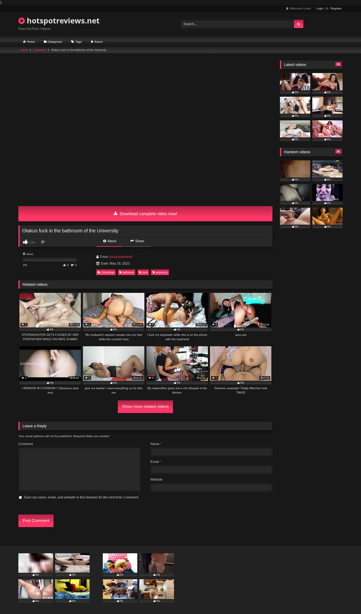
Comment (25, 444)
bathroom (128, 272)
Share (139, 241)
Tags (78, 41)
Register (336, 8)
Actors (98, 41)
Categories (55, 41)
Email (155, 461)
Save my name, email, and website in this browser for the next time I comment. (81, 497)
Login (319, 8)
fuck (144, 272)
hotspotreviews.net (62, 20)
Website (156, 479)
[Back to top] (348, 602)
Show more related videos (145, 406)
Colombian (39, 49)
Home (31, 41)
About (111, 241)
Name (155, 444)
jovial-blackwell (120, 257)
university (162, 272)
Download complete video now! (147, 213)
